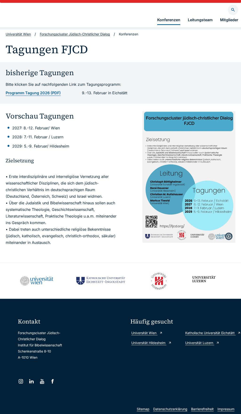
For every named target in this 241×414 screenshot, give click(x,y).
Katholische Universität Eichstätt (210, 333)
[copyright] (229, 236)
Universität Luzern (199, 343)
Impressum (225, 409)
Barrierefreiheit (202, 409)
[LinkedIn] (31, 381)
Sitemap (143, 409)
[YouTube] (42, 381)
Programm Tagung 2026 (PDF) (33, 92)
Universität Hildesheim (148, 343)
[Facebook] (52, 381)
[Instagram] (21, 381)
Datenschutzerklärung (170, 409)
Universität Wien (18, 34)
